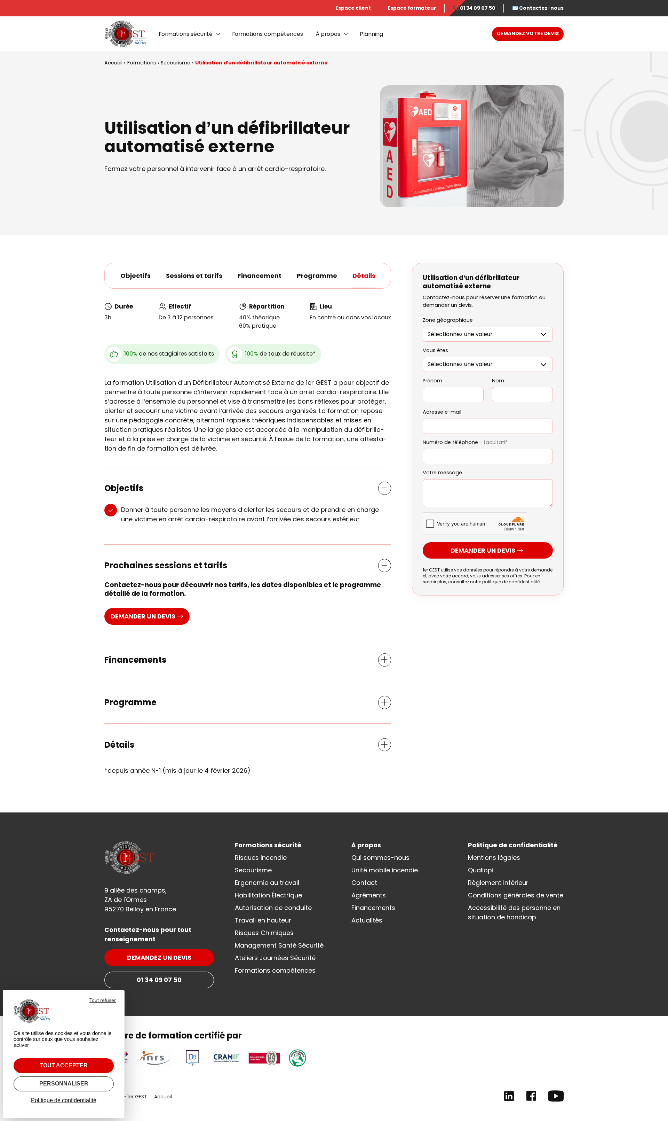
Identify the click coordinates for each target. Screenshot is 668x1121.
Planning (371, 34)
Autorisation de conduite (273, 907)
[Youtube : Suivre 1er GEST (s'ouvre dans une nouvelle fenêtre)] (556, 1097)
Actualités (366, 920)
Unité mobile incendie (384, 870)
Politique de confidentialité (513, 845)
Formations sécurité (186, 34)
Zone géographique (448, 320)
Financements (373, 907)
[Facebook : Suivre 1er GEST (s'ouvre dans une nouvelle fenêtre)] (531, 1097)
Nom (498, 380)
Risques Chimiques (264, 932)
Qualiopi (480, 870)
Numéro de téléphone (465, 442)
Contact (364, 882)
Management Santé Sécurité (279, 945)
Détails (363, 275)
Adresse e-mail (442, 412)
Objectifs (135, 275)
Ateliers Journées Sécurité (275, 957)
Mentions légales (494, 857)
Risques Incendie (261, 857)
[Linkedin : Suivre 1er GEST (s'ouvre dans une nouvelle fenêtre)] (509, 1097)
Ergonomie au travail (267, 882)
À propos (328, 34)
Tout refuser (102, 1000)
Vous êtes (435, 350)
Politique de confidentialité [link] (63, 1100)
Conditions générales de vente (515, 895)
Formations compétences (267, 34)
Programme (317, 275)
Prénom (432, 380)
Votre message (442, 472)
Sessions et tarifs (194, 275)
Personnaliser (63, 1084)
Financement (259, 275)
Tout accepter (64, 1065)
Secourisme (253, 870)
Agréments (368, 895)
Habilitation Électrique (268, 895)
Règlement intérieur (498, 882)
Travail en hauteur (263, 920)
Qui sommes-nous (380, 857)
